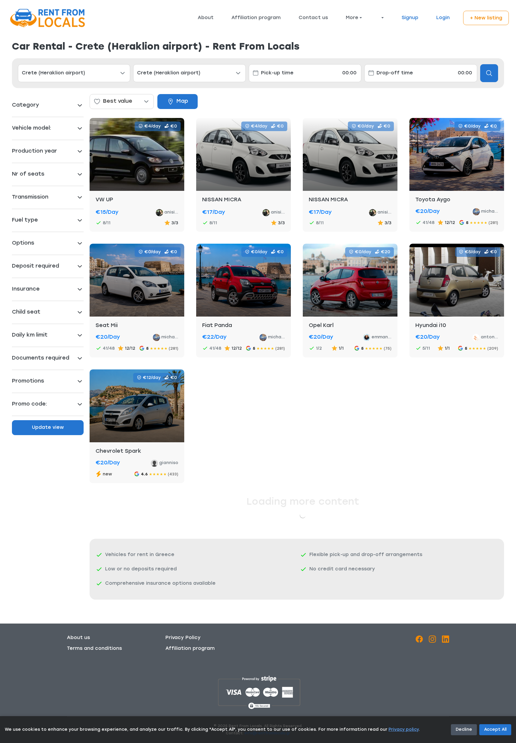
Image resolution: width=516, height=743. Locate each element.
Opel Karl (321, 325)
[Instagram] (432, 640)
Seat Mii (107, 325)
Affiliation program (256, 18)
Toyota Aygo (432, 200)
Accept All (495, 729)
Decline (464, 729)
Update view (48, 427)
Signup (410, 18)
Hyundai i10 (430, 325)
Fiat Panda (217, 325)
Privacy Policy (183, 637)
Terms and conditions (94, 648)
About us (78, 637)
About (206, 18)
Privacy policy (403, 729)
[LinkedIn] (445, 640)
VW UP (104, 200)
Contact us (313, 18)
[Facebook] (419, 640)
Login (443, 18)
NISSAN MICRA (221, 200)
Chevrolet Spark (118, 451)
